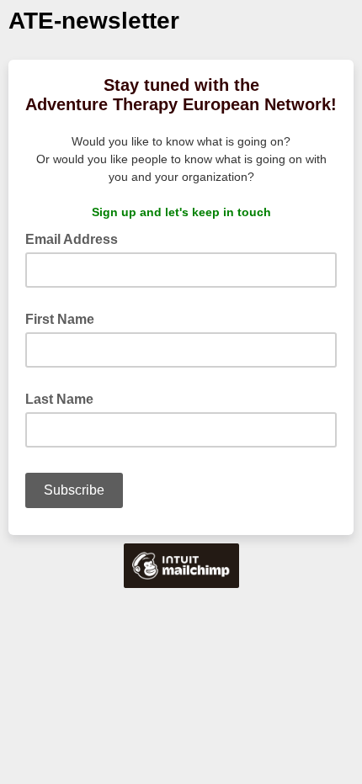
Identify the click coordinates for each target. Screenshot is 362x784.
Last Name (59, 399)
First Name (59, 319)
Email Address (76, 238)
